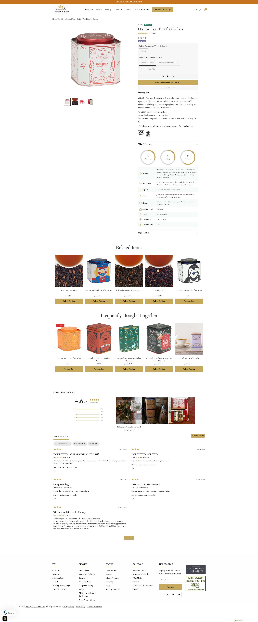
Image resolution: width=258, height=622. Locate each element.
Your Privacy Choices (87, 600)
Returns (82, 578)
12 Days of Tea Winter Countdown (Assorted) (129, 359)
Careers (135, 589)
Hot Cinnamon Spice (69, 290)
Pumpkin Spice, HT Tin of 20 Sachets (99, 359)
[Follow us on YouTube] (178, 594)
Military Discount (113, 589)
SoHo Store (56, 574)
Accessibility (80, 606)
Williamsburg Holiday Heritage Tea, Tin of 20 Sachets (159, 359)
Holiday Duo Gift (148, 69)
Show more (129, 537)
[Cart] (205, 9)
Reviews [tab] (61, 436)
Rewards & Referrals (87, 574)
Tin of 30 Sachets (147, 62)
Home (54, 19)
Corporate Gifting (86, 585)
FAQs (81, 589)
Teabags (108, 9)
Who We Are (111, 570)
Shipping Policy (85, 582)
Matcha (128, 9)
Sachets (99, 9)
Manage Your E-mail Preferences (87, 594)
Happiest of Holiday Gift (168, 62)
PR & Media (137, 578)
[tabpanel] (129, 491)
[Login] (200, 9)
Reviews (109, 574)
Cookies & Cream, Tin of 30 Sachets (189, 290)
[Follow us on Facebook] (162, 594)
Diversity (109, 582)
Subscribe (171, 587)
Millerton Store (58, 578)
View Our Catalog (140, 570)
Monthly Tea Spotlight (61, 585)
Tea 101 (55, 582)
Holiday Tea (158, 290)
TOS (65, 606)
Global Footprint (112, 578)
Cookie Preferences (94, 606)
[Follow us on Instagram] (173, 594)
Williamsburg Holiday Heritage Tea (129, 290)
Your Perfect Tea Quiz (162, 9)
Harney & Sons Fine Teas (35, 606)
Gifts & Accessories (142, 9)
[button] (88, 409)
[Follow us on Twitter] (167, 594)
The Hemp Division (60, 589)
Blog (108, 585)
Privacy (71, 606)
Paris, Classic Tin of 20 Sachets (189, 358)
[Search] (196, 9)
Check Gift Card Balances (143, 585)
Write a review (198, 435)
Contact (136, 582)
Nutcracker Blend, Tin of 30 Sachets (99, 290)
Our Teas (56, 570)
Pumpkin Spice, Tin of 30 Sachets (69, 358)
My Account (84, 570)
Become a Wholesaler (141, 574)
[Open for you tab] (5, 618)
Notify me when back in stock (168, 82)
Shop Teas (89, 9)
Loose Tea (118, 9)
